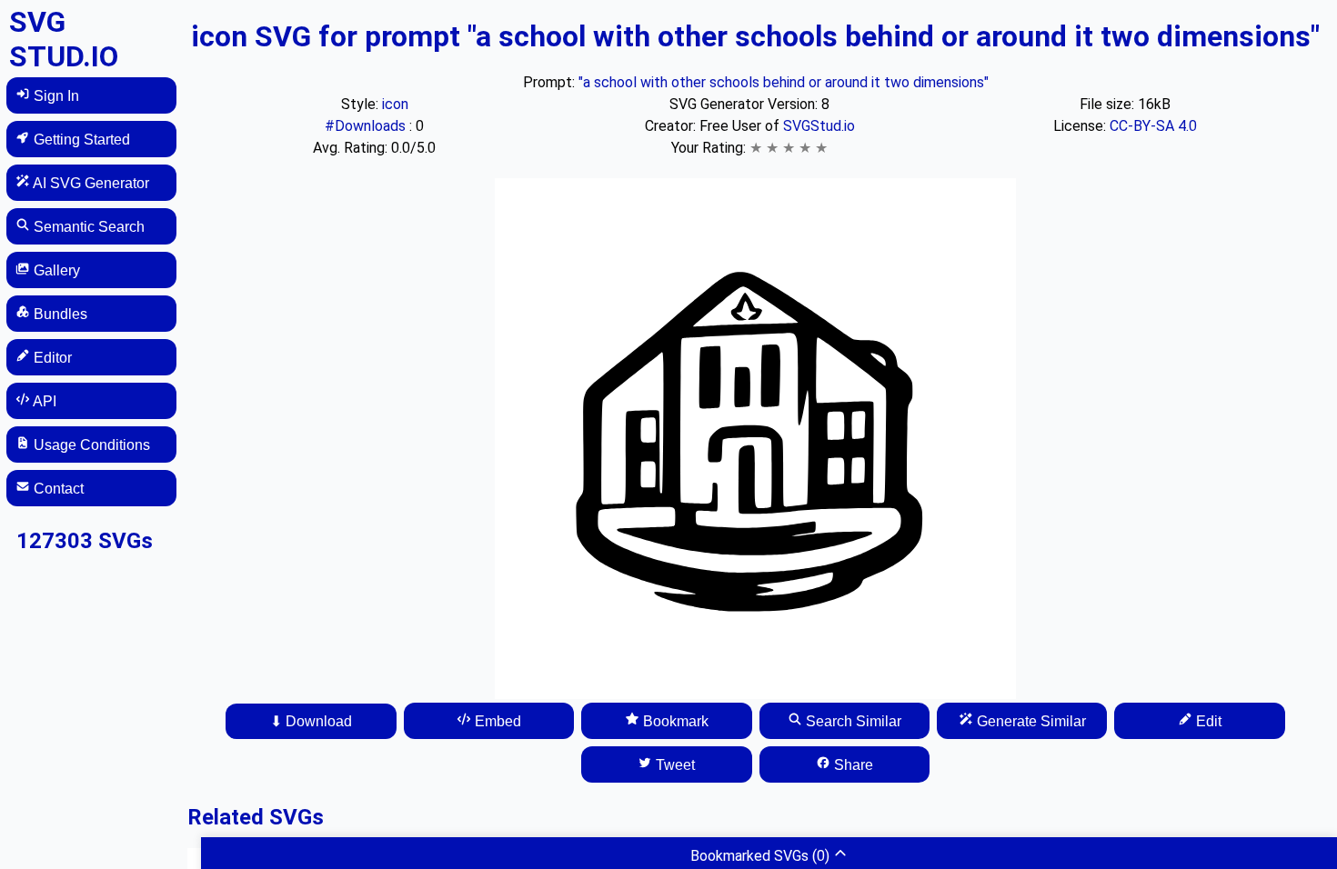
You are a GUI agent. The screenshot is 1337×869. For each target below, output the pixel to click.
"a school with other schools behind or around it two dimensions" (783, 82)
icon (395, 104)
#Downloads (367, 126)
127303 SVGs (84, 541)
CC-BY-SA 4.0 (1153, 126)
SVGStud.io (819, 126)
